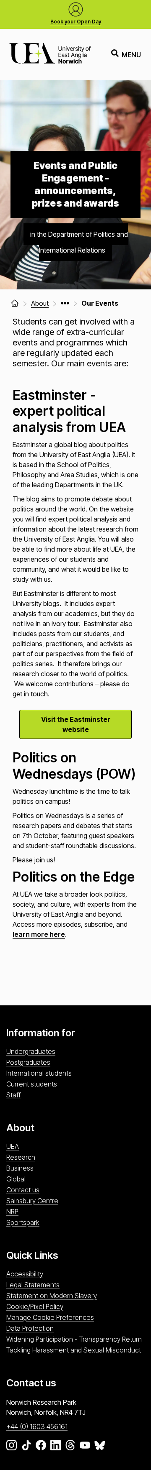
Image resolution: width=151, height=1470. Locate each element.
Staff (13, 1095)
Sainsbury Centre (32, 1200)
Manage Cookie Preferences (50, 1317)
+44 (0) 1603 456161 (37, 1426)
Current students (31, 1084)
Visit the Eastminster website (75, 724)
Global (16, 1179)
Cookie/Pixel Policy (34, 1306)
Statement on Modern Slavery (51, 1295)
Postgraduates (28, 1062)
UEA (12, 1146)
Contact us (22, 1190)
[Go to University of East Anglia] (50, 54)
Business (20, 1168)
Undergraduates (30, 1051)
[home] (14, 303)
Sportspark (22, 1222)
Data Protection (30, 1328)
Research (20, 1157)
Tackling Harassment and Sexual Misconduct (73, 1350)
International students (39, 1073)
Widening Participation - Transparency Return (74, 1339)
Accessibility (24, 1274)
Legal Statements (33, 1285)
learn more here (39, 934)
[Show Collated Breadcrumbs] (65, 303)
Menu (131, 55)
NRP (12, 1211)
